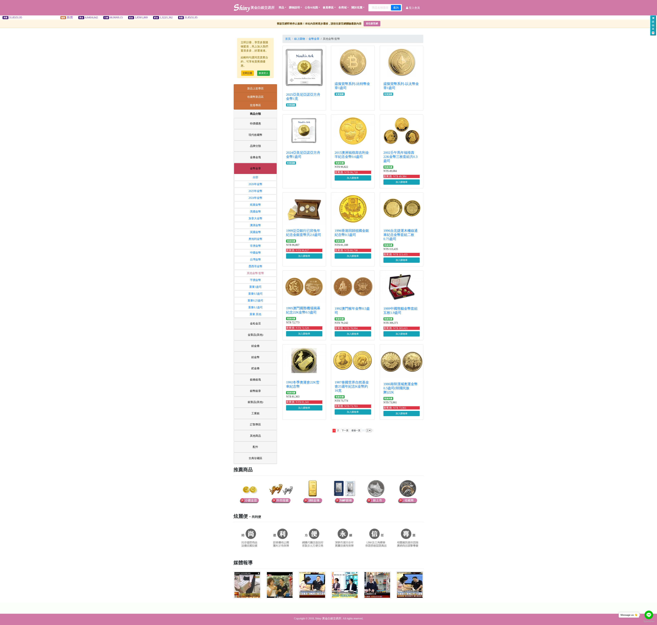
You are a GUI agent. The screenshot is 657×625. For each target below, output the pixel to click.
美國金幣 (255, 211)
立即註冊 (247, 73)
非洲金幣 (255, 245)
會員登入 (263, 73)
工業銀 (255, 413)
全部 (255, 177)
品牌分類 (255, 145)
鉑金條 (255, 345)
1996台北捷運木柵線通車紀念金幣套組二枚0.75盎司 (400, 235)
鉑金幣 (255, 357)
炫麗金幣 (255, 204)
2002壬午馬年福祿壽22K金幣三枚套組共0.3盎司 (400, 157)
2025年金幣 (255, 191)
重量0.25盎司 (255, 300)
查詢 (396, 7)
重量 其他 (255, 314)
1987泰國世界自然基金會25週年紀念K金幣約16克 (352, 386)
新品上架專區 (255, 88)
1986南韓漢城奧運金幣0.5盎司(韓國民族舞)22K (400, 388)
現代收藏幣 (255, 134)
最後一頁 (355, 430)
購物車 (653, 27)
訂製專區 (255, 424)
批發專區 (255, 105)
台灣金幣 (255, 259)
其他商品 (255, 435)
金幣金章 (255, 168)
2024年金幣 (255, 197)
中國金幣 (255, 252)
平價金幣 (255, 280)
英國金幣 (255, 232)
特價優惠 (255, 123)
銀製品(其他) (255, 402)
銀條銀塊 (255, 379)
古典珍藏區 (255, 458)
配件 (255, 446)
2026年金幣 (255, 184)
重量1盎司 (255, 286)
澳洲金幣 (255, 225)
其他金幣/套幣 (255, 273)
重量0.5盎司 (255, 293)
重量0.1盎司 (255, 307)
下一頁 (345, 430)
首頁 (288, 38)
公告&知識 (311, 7)
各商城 (342, 7)
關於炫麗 (356, 7)
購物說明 (294, 7)
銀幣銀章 (255, 390)
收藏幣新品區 (255, 96)
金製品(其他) (255, 334)
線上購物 (299, 38)
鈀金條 (255, 368)
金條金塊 (255, 157)
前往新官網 (372, 23)
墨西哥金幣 (255, 266)
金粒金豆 (255, 323)
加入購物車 (353, 178)
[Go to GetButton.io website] (648, 621)
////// (93, 17)
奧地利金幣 (255, 238)
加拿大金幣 (255, 218)
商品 (281, 7)
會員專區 (328, 7)
